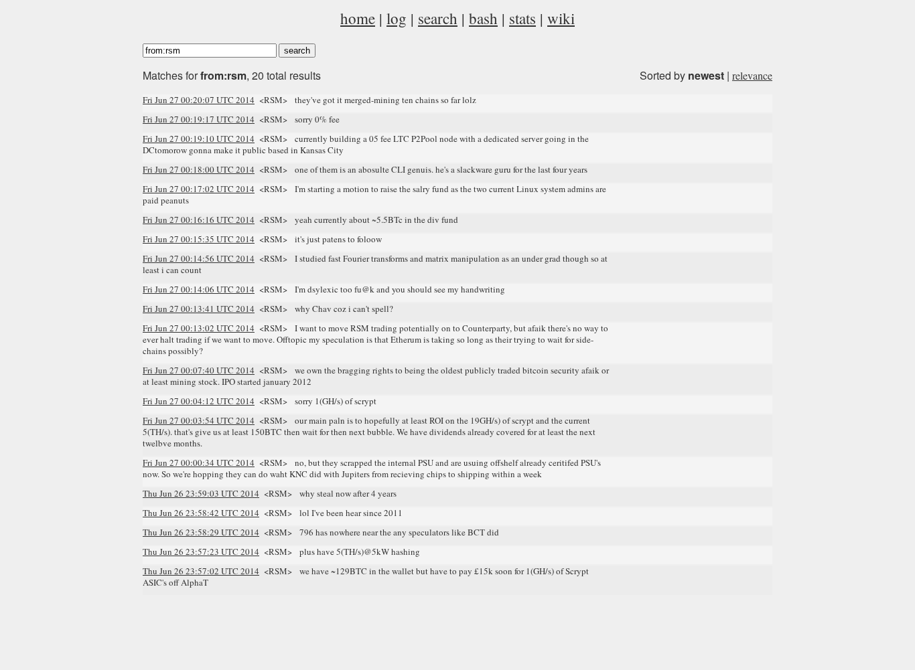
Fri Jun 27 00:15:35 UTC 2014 (199, 239)
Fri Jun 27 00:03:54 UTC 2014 (199, 420)
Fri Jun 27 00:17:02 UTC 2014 (199, 189)
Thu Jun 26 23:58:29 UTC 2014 (201, 532)
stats (522, 18)
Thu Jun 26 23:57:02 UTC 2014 (201, 571)
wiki (561, 18)
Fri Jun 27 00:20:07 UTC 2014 (199, 100)
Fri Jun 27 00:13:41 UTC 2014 (199, 309)
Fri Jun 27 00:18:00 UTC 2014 (199, 169)
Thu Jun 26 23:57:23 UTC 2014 (201, 552)
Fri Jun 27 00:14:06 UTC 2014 (199, 289)
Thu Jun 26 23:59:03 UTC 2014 (201, 493)
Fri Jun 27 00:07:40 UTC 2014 (199, 370)
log (396, 18)
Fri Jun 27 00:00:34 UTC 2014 (199, 462)
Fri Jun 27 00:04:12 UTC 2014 (199, 401)
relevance (752, 75)
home (357, 18)
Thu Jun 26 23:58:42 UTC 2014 (201, 513)
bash (483, 18)
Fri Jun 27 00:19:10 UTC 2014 (199, 139)
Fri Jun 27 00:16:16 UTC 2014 (199, 220)
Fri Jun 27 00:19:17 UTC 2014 (199, 119)
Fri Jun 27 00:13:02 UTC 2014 (199, 328)
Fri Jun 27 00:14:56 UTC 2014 (199, 258)
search (438, 18)
